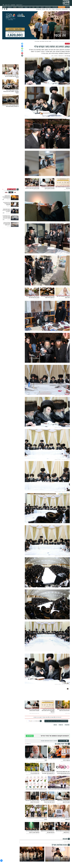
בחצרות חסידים (65, 9)
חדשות (67, 7)
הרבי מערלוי (61, 724)
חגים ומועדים (38, 9)
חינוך (50, 9)
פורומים (4, 7)
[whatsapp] (22, 48)
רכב (30, 7)
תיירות (26, 7)
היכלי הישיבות (58, 9)
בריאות (37, 7)
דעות (33, 7)
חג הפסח (55, 724)
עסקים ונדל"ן (20, 7)
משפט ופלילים (48, 7)
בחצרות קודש (61, 7)
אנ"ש (47, 9)
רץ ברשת (9, 7)
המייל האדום (7, 5)
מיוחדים (43, 9)
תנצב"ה (53, 9)
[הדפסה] (22, 51)
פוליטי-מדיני (55, 7)
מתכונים (14, 7)
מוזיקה (42, 7)
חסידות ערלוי (67, 724)
